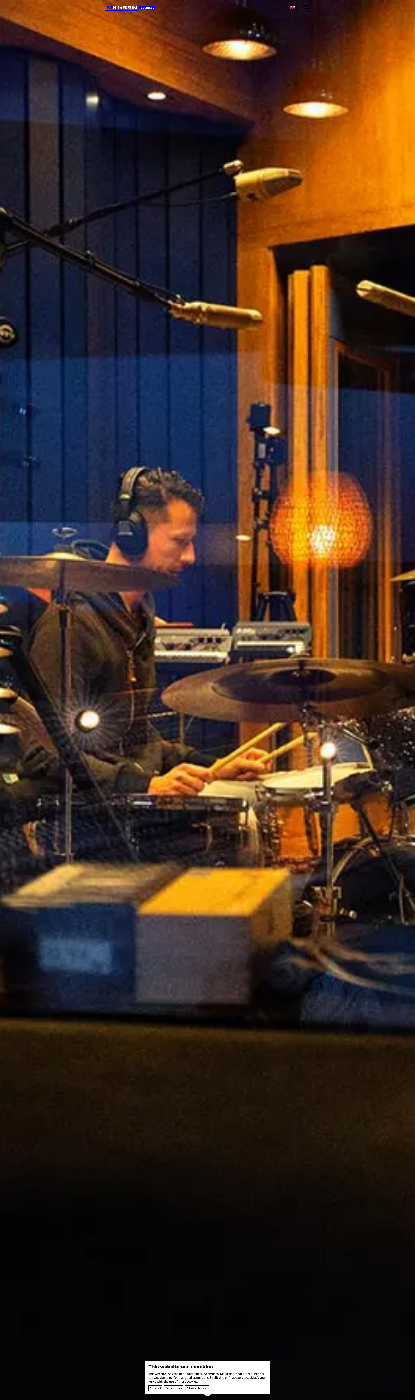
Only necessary (174, 1388)
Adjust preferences (197, 1388)
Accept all (155, 1388)
